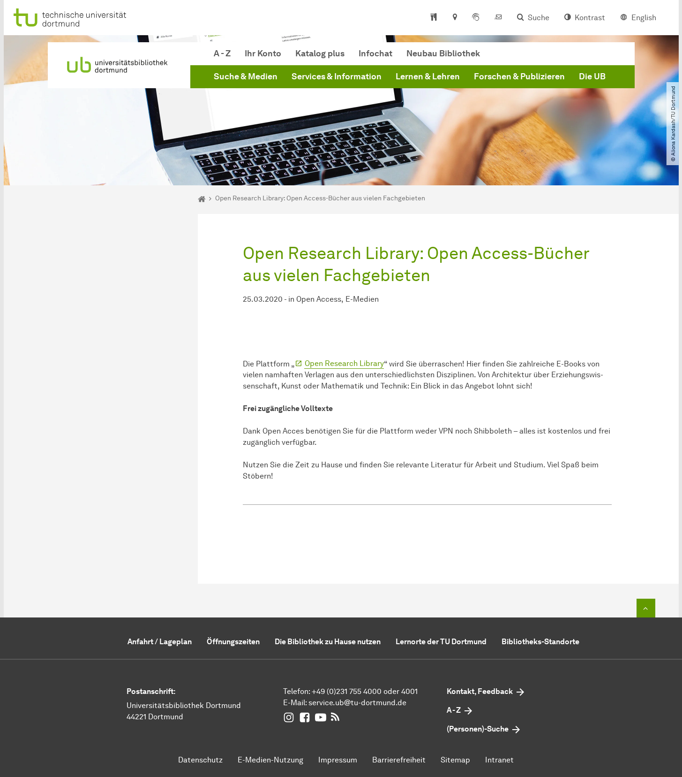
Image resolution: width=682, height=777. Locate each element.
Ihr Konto (263, 53)
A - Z (222, 53)
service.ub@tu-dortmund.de (357, 702)
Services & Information (337, 76)
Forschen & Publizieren (519, 76)
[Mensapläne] (433, 17)
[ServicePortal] (476, 17)
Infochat (375, 53)
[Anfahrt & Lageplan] (454, 17)
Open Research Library (344, 363)
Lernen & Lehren (428, 76)
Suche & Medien (245, 76)
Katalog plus (320, 53)
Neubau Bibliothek (443, 53)
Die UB (592, 76)
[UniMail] (498, 17)
